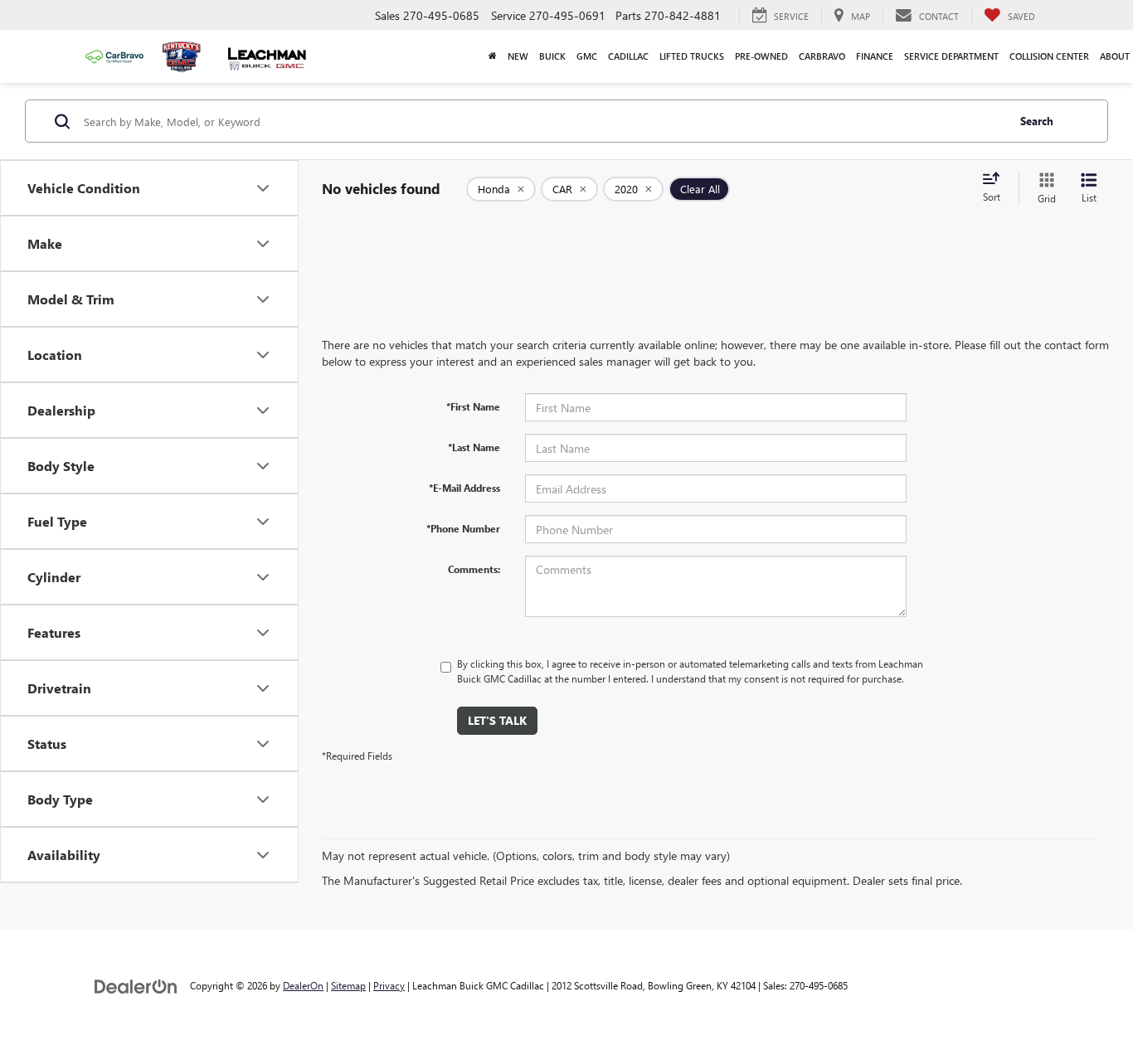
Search (1036, 121)
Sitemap (348, 985)
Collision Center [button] (1049, 56)
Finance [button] (874, 56)
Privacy (389, 985)
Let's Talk (497, 720)
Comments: (474, 569)
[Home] (492, 56)
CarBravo (822, 56)
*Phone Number (463, 528)
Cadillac (628, 56)
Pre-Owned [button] (761, 56)
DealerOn (303, 985)
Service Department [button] (951, 56)
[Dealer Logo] (185, 56)
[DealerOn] (136, 985)
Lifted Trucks (691, 56)
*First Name (473, 406)
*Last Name (474, 447)
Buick (552, 56)
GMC (586, 56)
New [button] (518, 56)
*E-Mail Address (464, 487)
